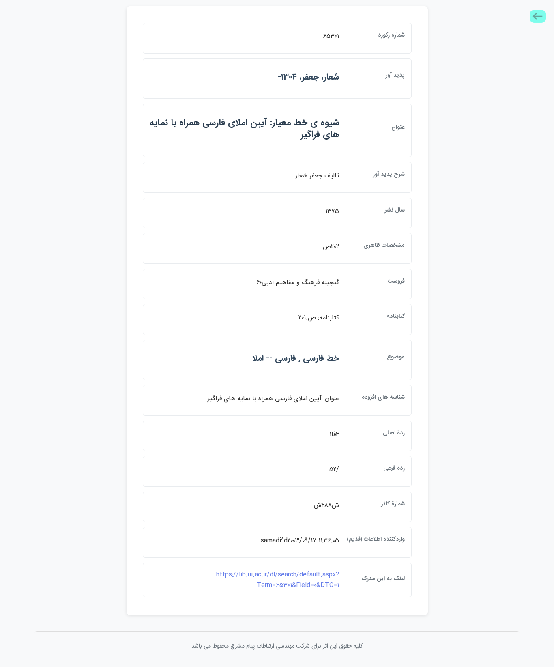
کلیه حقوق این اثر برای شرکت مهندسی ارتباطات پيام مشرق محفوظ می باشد (277, 645)
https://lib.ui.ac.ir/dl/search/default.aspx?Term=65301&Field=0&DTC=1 (277, 580)
